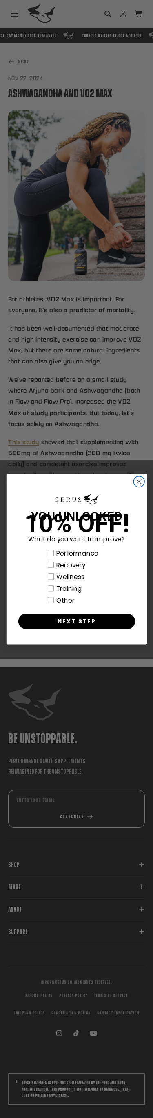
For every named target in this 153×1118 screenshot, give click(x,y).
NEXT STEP (76, 621)
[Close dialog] (138, 481)
